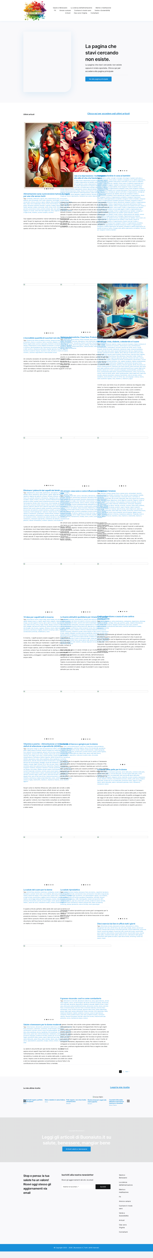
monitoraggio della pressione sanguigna (39, 899)
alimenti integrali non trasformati (51, 750)
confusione (36, 757)
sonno (99, 512)
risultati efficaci (49, 513)
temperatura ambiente (125, 514)
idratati (51, 624)
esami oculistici (116, 354)
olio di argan (26, 628)
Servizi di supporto (78, 344)
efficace (44, 496)
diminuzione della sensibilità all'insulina (75, 1006)
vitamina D (50, 779)
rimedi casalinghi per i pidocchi (39, 511)
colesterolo (116, 349)
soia (55, 209)
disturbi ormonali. (74, 502)
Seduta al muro (123, 934)
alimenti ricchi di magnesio (34, 752)
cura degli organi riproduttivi (74, 895)
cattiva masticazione (117, 621)
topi (124, 376)
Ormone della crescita (73, 509)
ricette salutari (56, 900)
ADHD (29, 750)
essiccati (129, 500)
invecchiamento (128, 359)
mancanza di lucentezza (39, 626)
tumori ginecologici (94, 904)
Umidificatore (42, 631)
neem (38, 503)
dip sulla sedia (122, 928)
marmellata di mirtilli (103, 364)
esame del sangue (33, 895)
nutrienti (128, 505)
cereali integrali (57, 755)
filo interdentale (93, 748)
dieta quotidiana (105, 500)
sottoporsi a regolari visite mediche (70, 642)
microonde (41, 207)
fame (115, 623)
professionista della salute (108, 371)
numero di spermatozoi (96, 1013)
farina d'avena (112, 356)
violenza (69, 346)
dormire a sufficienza (72, 628)
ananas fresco (115, 493)
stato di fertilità (83, 904)
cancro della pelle (127, 772)
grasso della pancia (77, 1011)
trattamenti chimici (31, 517)
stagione (25, 210)
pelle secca (135, 778)
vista (113, 378)
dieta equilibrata (55, 202)
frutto (103, 502)
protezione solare (127, 780)
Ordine (106, 204)
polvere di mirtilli (115, 368)
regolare (41, 628)
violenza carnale (88, 346)
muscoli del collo (119, 931)
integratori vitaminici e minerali (44, 767)
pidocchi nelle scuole (29, 508)
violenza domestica (70, 348)
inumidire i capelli (28, 499)
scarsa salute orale (83, 640)
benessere (84, 497)
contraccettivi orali (80, 894)
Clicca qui (112, 68)
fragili (41, 624)
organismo (63, 509)
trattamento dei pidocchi (53, 518)
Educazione (81, 341)
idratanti (104, 778)
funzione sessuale (77, 1009)
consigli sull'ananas (114, 496)
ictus (95, 1011)
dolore (134, 928)
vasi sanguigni (129, 376)
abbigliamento (31, 492)
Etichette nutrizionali (54, 344)
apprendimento (99, 1001)
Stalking (86, 344)
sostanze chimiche (86, 514)
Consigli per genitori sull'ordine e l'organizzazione (123, 192)
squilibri (94, 514)
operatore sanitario (65, 900)
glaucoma (119, 358)
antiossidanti (111, 347)
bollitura (25, 200)
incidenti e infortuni (80, 629)
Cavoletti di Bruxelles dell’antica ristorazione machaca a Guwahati (52, 1101)
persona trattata (35, 505)
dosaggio (42, 762)
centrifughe (56, 200)
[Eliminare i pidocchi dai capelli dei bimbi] (48, 462)
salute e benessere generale (120, 782)
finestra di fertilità (73, 897)
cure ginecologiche (51, 1030)
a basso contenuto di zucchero (110, 345)
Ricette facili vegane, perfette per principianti (97, 1100)
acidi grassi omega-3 (33, 748)
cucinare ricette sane (36, 894)
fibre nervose (50, 764)
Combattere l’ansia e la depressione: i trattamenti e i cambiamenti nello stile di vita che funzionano (83, 177)
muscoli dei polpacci (107, 931)
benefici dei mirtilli (127, 347)
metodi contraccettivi (94, 899)
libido (105, 1011)
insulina (86, 506)
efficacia (50, 496)
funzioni (74, 504)
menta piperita (27, 503)
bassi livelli (52, 754)
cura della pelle (114, 775)
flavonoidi (129, 356)
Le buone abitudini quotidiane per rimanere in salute (83, 617)
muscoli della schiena (121, 933)
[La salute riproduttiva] (85, 861)
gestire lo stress (69, 629)
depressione (32, 759)
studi (56, 515)
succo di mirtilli (117, 376)
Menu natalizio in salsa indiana (119, 1100)
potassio (141, 505)
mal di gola (131, 503)
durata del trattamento (52, 762)
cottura (33, 202)
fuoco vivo (26, 498)
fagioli (35, 764)
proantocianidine (131, 370)
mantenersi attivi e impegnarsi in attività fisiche (73, 635)
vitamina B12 (36, 779)
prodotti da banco (44, 510)
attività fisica (76, 497)
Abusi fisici (67, 339)
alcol (46, 198)
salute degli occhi (134, 373)
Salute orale (82, 753)
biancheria (36, 494)
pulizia (94, 751)
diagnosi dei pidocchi (35, 496)
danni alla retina (105, 351)
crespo (25, 623)
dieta (121, 352)
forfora (37, 624)
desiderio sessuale (89, 1004)
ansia (77, 180)
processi (90, 511)
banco (30, 494)
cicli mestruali (70, 894)
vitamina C (119, 378)
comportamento (27, 757)
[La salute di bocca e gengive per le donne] (85, 715)
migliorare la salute (108, 505)
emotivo (87, 502)
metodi (34, 503)
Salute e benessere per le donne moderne (42, 1024)
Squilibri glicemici (52, 349)
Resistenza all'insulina (40, 349)
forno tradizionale (36, 203)
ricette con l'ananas (110, 509)
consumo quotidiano (136, 349)
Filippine (135, 500)
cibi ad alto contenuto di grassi (92, 1002)
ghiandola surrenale (94, 504)
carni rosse (42, 200)
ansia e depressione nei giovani (93, 184)
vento (48, 631)
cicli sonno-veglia (71, 501)
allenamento (39, 1027)
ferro (44, 764)
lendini (57, 501)
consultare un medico (103, 773)
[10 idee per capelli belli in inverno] (48, 580)
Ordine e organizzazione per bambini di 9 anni (127, 205)
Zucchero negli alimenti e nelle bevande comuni (43, 352)
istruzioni (42, 499)
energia (92, 502)
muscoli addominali (133, 929)
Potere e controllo (86, 343)
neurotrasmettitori (57, 769)
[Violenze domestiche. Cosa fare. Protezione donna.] (85, 309)
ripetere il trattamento (29, 513)
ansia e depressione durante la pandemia (91, 180)
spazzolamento (64, 755)
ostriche (44, 771)
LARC (77, 899)
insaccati (48, 205)
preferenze (49, 508)
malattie (67, 633)
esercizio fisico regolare (138, 354)
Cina (121, 495)
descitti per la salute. (138, 498)
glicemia (125, 358)
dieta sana (55, 894)
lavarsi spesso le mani (89, 631)
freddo (46, 624)
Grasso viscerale (88, 1011)
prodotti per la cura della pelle (112, 780)
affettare (103, 493)
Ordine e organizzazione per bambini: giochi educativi (117, 212)
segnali (25, 776)
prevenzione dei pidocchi (30, 510)
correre (39, 1030)
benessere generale (115, 772)
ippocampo (100, 1011)
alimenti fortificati (36, 750)
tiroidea (82, 516)
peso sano (143, 366)
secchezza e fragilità (36, 630)
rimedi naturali (53, 511)
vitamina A (125, 515)
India (110, 503)
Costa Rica (108, 498)
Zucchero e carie (45, 350)
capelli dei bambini (58, 494)
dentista (76, 748)
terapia (46, 1040)
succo (110, 512)
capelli (50, 494)
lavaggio (29, 626)
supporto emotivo (86, 194)
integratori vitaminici (29, 767)
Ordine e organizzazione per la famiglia (112, 216)
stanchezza (32, 778)
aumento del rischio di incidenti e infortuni (78, 621)
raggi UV (135, 780)
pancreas (63, 511)
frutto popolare (120, 502)
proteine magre (33, 774)
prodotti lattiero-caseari (37, 773)
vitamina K (125, 378)
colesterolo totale (125, 349)
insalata (53, 205)
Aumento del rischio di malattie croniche (38, 340)
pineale (72, 511)
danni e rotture (51, 623)
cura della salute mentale (87, 187)
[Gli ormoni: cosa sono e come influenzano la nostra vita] (85, 462)
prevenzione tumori (34, 209)
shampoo (56, 513)
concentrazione (90, 501)
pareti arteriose (134, 366)
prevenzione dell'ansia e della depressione (78, 192)
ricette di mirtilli (106, 373)
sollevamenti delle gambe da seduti (107, 936)
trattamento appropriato (38, 518)
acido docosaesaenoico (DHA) (48, 748)
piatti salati (100, 368)
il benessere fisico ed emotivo (74, 506)
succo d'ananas (117, 512)
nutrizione (38, 771)
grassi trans (54, 895)
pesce (49, 771)
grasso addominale (101, 1009)
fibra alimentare (121, 356)
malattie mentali (42, 769)
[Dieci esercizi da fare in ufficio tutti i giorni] (122, 850)
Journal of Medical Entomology (54, 499)
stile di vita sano (132, 375)
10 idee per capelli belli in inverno (38, 617)
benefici (139, 493)
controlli (34, 1030)
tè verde (31, 210)
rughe (140, 780)
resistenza (26, 511)
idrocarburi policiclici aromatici (36, 205)
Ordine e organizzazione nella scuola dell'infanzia (122, 204)
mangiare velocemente (119, 624)
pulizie (40, 1037)
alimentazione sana (53, 198)
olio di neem (26, 505)
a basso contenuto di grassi (125, 344)
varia (52, 210)
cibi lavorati (105, 1002)
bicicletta (37, 892)
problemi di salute (92, 1014)
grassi (25, 205)
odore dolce (135, 505)
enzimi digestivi (122, 500)
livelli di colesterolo (51, 897)
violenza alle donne (77, 346)
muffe (46, 207)
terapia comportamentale (43, 778)
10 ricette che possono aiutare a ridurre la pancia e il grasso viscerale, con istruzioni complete (76, 1102)
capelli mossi (46, 621)
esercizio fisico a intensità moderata (85, 1007)
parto (67, 511)
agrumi (42, 198)
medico (35, 207)
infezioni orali (64, 750)
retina (134, 371)
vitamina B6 (131, 515)
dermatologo (101, 777)
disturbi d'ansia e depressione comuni (76, 189)
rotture (52, 628)
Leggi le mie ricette (120, 1087)
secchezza (26, 630)
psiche (40, 774)
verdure (56, 1040)
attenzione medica (72, 892)
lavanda (36, 501)
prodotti (117, 507)
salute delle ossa (116, 510)
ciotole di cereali (107, 349)
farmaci (40, 764)
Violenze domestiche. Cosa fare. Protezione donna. (83, 337)
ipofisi (91, 506)
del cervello (115, 498)
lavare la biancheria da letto (47, 501)
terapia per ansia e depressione (69, 196)
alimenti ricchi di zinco (49, 752)
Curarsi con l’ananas (106, 491)
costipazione (127, 621)
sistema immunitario (108, 375)
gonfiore (122, 623)
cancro (135, 347)
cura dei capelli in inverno (35, 623)
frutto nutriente (110, 502)
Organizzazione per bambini (132, 216)
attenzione (69, 497)
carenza (25, 755)
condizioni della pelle (138, 772)
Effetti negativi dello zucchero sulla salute (35, 344)
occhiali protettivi (106, 366)
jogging (43, 897)
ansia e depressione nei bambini (85, 182)
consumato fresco (126, 496)
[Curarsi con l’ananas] (122, 462)
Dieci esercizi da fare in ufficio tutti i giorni (116, 924)
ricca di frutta (141, 371)
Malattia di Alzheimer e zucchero (51, 345)
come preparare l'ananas (136, 495)
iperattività (57, 767)
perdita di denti (87, 751)
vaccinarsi (70, 643)
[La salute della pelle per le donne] (122, 728)
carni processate (33, 200)
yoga (24, 1042)
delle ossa (128, 498)
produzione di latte (65, 513)
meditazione (52, 1034)
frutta (47, 203)
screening (63, 904)
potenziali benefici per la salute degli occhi (133, 368)
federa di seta (31, 624)
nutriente (122, 505)
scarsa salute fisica (72, 640)
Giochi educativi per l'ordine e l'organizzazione (126, 195)
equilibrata (44, 1032)
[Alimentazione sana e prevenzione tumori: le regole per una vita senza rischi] (48, 153)
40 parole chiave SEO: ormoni (72, 495)
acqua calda (39, 492)
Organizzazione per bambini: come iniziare (121, 219)
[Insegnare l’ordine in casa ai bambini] (122, 147)
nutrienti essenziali (28, 771)
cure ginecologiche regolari (90, 895)
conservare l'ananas (103, 496)
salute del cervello (52, 774)
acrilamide (29, 198)
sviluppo (62, 516)
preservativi (81, 900)
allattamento (91, 495)
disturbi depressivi (70, 191)
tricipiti (104, 938)
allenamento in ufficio (132, 926)
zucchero (51, 212)
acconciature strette (33, 619)
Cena (46, 1105)
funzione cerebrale (130, 502)
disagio (106, 623)
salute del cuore (33, 902)
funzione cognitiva (110, 358)
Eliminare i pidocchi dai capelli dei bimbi (41, 490)
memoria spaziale (127, 364)
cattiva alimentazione (73, 746)
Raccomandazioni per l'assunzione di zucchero (44, 347)
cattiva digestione (106, 621)
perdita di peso (75, 1014)
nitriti (54, 207)
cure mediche (47, 894)
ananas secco (124, 493)
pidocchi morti (39, 506)
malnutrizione (108, 624)
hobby (78, 191)
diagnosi (114, 777)
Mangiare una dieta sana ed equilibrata (81, 633)
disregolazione (64, 502)
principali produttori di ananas (105, 507)
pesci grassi (54, 771)
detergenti (108, 777)
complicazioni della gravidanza (94, 746)
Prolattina (74, 513)
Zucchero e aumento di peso (31, 350)
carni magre (32, 755)
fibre (24, 203)
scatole (124, 510)
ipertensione (137, 359)
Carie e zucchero (47, 342)
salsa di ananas (121, 509)
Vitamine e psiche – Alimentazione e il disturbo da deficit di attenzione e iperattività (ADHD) (45, 745)
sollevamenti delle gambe (135, 934)
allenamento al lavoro (119, 926)
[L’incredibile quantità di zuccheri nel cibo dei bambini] (48, 309)
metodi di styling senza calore (55, 626)
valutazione (100, 628)
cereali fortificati (48, 755)
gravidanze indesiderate (86, 897)
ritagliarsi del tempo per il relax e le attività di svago (75, 638)
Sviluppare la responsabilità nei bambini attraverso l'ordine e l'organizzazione (119, 224)
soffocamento (40, 515)
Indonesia (115, 503)
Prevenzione (32, 900)
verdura (136, 376)
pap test (74, 900)
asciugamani (54, 492)
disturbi (34, 760)
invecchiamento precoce (120, 778)
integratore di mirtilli (117, 359)
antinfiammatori (135, 345)
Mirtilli (134, 364)
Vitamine (34, 212)
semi (29, 776)
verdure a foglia (27, 779)
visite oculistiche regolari (104, 378)
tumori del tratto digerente (42, 210)
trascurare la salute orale (83, 755)
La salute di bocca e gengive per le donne (79, 744)
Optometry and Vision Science (120, 366)
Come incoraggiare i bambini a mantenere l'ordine (116, 185)
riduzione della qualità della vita (69, 753)
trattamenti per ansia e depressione (89, 196)
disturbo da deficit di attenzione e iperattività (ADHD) (52, 760)
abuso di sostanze (69, 619)
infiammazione (101, 359)
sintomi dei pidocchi (29, 515)
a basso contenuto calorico (108, 344)
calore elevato (43, 494)
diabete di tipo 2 (99, 1004)
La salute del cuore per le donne (37, 890)
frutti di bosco (54, 203)
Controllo (74, 341)
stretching (133, 936)
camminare (44, 892)
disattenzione (27, 760)
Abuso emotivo (75, 339)
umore (86, 516)
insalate (108, 359)
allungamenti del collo (103, 928)
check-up (82, 746)
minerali (117, 505)
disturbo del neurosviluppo (31, 762)
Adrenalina (84, 495)
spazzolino (73, 755)
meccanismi (112, 364)
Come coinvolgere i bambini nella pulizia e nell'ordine (112, 181)
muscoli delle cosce (133, 933)
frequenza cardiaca (65, 504)
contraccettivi (27, 1030)
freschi (43, 203)
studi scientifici (108, 376)
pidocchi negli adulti (49, 506)
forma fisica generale (121, 929)
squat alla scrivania (123, 936)
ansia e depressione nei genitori (74, 184)
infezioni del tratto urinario (136, 358)
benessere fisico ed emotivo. (87, 892)
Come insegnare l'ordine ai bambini (128, 186)
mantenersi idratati (93, 635)
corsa (44, 1030)
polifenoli (107, 368)
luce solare (34, 769)
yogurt (131, 378)
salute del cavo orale (53, 1037)
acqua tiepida (50, 619)
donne (82, 502)
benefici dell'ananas (103, 495)
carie (65, 746)
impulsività (50, 766)
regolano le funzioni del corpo (86, 513)
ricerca (99, 373)
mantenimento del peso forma (132, 363)
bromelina (116, 495)
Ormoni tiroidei (89, 509)
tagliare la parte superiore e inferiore (107, 514)
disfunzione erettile (92, 1006)
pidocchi (31, 506)
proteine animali (45, 209)
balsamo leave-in (32, 621)
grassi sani (33, 766)
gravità (32, 498)
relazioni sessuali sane (84, 902)
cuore (99, 351)
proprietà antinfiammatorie (124, 371)
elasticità (124, 777)
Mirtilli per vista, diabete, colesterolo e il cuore (118, 341)
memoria (119, 364)
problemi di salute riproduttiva (69, 902)
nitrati (50, 207)
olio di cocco (44, 503)
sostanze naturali (49, 515)
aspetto (106, 772)
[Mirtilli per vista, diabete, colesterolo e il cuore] (122, 309)
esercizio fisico (126, 354)
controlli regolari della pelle (130, 773)
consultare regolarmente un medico (89, 624)
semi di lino (42, 776)
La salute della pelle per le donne (112, 769)
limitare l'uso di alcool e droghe (90, 191)
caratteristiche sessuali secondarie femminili (73, 499)
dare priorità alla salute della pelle (129, 775)
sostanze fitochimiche (121, 375)
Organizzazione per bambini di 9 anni (107, 218)
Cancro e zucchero (36, 342)
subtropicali (105, 512)
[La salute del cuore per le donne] (48, 861)
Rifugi (66, 344)
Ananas (109, 493)
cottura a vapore (40, 202)
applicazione (46, 492)
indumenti (37, 498)
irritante (36, 499)
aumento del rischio (37, 754)
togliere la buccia (106, 515)
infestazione (44, 498)
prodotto (52, 510)
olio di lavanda (53, 503)
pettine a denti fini (46, 505)
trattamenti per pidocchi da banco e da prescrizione (51, 517)
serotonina (130, 510)
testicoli (68, 516)
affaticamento (79, 619)
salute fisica (37, 1039)
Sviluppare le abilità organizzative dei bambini (110, 226)
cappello (53, 621)
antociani (118, 347)
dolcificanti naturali (106, 354)
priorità (39, 900)
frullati (134, 356)
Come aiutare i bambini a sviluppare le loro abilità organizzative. (127, 180)
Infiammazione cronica (34, 345)
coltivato (126, 495)
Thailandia (135, 514)
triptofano (114, 515)
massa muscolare (83, 508)
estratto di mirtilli (102, 356)
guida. (127, 623)
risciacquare (40, 513)
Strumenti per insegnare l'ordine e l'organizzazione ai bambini (125, 223)
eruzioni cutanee (133, 777)
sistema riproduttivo (72, 904)
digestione (114, 500)
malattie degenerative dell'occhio (106, 363)
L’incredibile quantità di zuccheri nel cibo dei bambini (47, 338)
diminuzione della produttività (78, 626)
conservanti (26, 202)
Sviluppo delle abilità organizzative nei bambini (126, 228)
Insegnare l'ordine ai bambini (131, 198)
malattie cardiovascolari (138, 361)
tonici (130, 782)
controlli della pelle (115, 773)
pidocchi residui (40, 508)
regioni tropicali (124, 507)
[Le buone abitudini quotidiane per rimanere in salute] (85, 588)
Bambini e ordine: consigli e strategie (111, 178)
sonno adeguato (75, 194)
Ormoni (82, 509)
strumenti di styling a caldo (50, 630)
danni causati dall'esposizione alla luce (122, 351)
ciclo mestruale (80, 501)
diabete (48, 202)
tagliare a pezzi (137, 512)
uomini (91, 516)
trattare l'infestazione (35, 520)
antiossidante (27, 754)
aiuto (91, 339)
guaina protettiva (41, 766)
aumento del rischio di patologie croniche (89, 623)
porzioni (25, 209)
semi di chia (35, 776)
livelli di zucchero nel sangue (68, 508)
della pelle (122, 498)
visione (141, 376)
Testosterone (75, 516)
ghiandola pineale (82, 504)
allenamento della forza (50, 1027)
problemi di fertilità (41, 1035)
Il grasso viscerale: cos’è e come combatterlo (80, 998)
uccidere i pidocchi (47, 520)
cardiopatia (51, 892)
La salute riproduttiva (70, 890)
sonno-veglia (76, 514)
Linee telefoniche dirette (92, 341)
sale (52, 209)
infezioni (109, 778)
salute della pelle (106, 510)
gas (118, 623)
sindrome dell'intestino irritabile (132, 626)
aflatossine (36, 198)
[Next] (128, 1102)
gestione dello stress (89, 1009)
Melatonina (91, 508)
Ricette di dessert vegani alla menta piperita (32, 1100)
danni (45, 623)
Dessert (25, 1103)
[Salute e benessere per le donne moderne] (48, 966)
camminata (44, 1028)
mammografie (83, 899)
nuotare (54, 899)
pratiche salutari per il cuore (105, 370)
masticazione (64, 751)
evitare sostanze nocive (85, 628)
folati (28, 203)
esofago (110, 623)
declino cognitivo (45, 757)
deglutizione (135, 621)
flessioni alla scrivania (108, 929)
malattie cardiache (126, 361)
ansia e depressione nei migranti (85, 185)
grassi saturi (46, 895)
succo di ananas (127, 512)
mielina (49, 769)
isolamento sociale (77, 631)
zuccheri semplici (43, 212)
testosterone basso (76, 1018)
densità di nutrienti (108, 352)
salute (70, 344)
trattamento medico (103, 784)
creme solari (106, 775)
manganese (120, 363)
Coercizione (68, 341)
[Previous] (24, 1102)
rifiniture (47, 628)
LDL (119, 361)
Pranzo (50, 1105)
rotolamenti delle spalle (111, 934)
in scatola (105, 503)
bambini (25, 494)
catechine (49, 200)
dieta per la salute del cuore (132, 352)
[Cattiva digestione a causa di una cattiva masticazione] (122, 588)
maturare (99, 505)
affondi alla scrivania (106, 926)
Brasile (111, 495)
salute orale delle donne (94, 753)
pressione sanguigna (120, 370)
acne (102, 772)
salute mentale (45, 1039)
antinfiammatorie (102, 347)
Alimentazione (31, 1027)
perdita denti (78, 751)
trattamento (26, 518)
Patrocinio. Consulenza (73, 343)
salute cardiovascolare (122, 373)
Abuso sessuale (84, 339)
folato (56, 764)
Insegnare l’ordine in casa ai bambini (113, 176)
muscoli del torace (129, 931)
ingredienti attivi (53, 498)
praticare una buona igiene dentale (79, 636)
